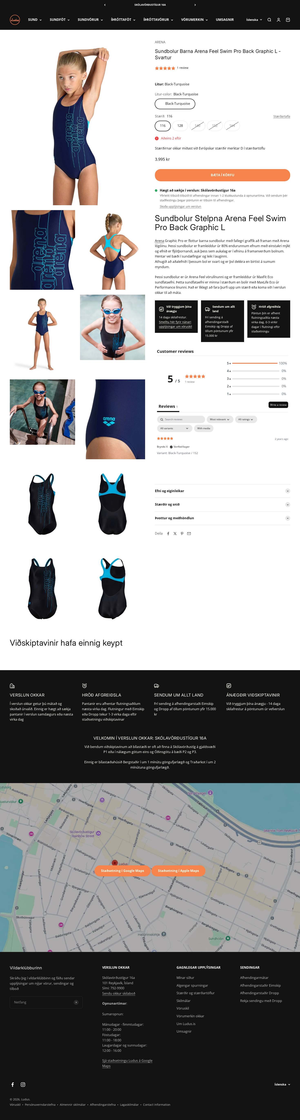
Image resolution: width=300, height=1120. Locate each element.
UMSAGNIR (225, 20)
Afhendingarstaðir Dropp (259, 993)
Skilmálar (184, 1001)
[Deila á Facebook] (168, 533)
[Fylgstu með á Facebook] (12, 1084)
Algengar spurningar (192, 985)
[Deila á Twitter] (175, 533)
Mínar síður (185, 977)
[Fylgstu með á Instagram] (23, 1084)
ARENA (160, 42)
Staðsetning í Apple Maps (178, 870)
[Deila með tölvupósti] (189, 533)
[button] (256, 363)
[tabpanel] (222, 446)
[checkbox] (203, 428)
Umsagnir (184, 1031)
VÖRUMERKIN (192, 20)
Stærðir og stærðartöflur (196, 993)
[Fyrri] (105, 5)
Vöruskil (183, 1008)
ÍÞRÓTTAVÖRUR (156, 20)
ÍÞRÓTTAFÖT (121, 20)
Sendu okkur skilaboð (118, 993)
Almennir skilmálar (73, 1105)
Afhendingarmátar (254, 977)
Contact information (156, 1105)
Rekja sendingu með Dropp (261, 1001)
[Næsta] (195, 5)
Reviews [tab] (168, 406)
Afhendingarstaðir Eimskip (260, 985)
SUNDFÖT (58, 20)
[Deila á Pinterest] (182, 533)
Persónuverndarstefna (40, 1105)
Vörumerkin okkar (190, 1016)
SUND (33, 20)
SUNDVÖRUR (88, 20)
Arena (159, 240)
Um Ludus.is (186, 1024)
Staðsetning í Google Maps (122, 870)
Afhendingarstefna (103, 1105)
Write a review (278, 405)
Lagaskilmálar (129, 1105)
